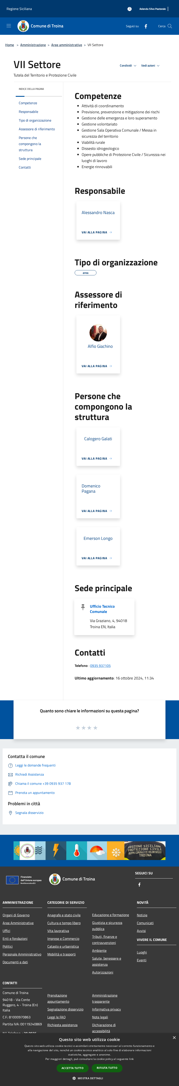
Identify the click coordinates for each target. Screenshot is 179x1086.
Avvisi (141, 930)
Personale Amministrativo (22, 954)
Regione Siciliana (19, 8)
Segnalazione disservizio (65, 1009)
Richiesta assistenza (62, 1024)
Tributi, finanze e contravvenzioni (104, 939)
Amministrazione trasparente (104, 998)
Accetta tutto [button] (73, 1068)
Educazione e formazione (110, 914)
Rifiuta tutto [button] (107, 1068)
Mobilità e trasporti (61, 954)
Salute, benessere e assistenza (106, 961)
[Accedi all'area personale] (130, 9)
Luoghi (142, 952)
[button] (89, 1078)
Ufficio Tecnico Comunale (102, 608)
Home (9, 44)
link (131, 1059)
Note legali (100, 1017)
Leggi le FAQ (56, 1017)
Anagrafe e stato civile (64, 915)
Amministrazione (33, 44)
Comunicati (145, 922)
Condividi (126, 65)
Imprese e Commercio (63, 938)
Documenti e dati (15, 962)
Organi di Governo (16, 915)
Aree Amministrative (18, 922)
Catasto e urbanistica (63, 946)
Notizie (142, 915)
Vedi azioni (148, 65)
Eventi (141, 960)
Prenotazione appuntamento (58, 998)
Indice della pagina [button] (31, 89)
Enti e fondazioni (15, 938)
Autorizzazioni (102, 972)
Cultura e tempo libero (64, 922)
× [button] (174, 1037)
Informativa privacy (106, 1009)
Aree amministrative (66, 44)
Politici (8, 946)
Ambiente (99, 950)
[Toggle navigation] (8, 25)
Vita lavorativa (58, 930)
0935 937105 (100, 665)
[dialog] (89, 1059)
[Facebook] (144, 26)
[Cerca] (169, 26)
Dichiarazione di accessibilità (104, 1028)
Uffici (6, 930)
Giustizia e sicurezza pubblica (107, 925)
